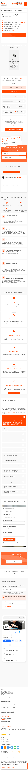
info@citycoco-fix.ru (5, 722)
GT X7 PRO (3, 189)
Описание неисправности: (9, 526)
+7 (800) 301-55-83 (17, 2)
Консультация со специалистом (15, 129)
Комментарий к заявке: (8, 532)
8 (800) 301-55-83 (5, 719)
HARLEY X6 (3, 185)
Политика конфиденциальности (14, 757)
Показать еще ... (23, 191)
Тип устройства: (7, 514)
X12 (17, 185)
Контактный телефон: (8, 508)
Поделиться (2, 747)
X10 (6, 187)
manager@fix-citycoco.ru (6, 726)
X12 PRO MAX (8, 185)
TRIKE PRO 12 (3, 190)
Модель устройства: (8, 520)
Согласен (24, 766)
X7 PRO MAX (16, 187)
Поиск (13, 83)
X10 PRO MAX (22, 185)
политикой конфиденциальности (19, 159)
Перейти (19, 177)
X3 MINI (24, 187)
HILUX (20, 189)
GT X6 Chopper (8, 189)
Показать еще (14, 73)
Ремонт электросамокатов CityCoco (12, 171)
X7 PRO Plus (10, 187)
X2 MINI (20, 187)
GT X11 (14, 189)
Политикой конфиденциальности (15, 543)
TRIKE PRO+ (16, 190)
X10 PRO (2, 187)
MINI (17, 189)
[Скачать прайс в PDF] (14, 126)
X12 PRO (14, 185)
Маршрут (8, 640)
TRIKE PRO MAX (10, 190)
